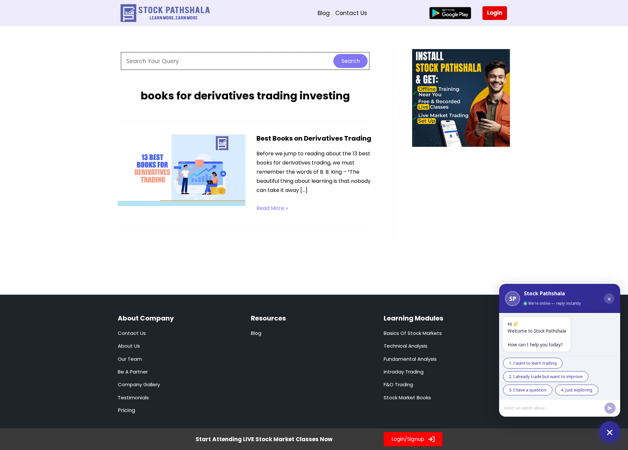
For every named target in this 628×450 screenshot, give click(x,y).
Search (350, 61)
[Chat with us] (609, 431)
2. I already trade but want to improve (546, 376)
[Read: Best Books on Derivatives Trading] (181, 170)
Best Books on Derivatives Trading (313, 138)
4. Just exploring (576, 390)
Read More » (272, 208)
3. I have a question (528, 390)
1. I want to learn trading (533, 363)
